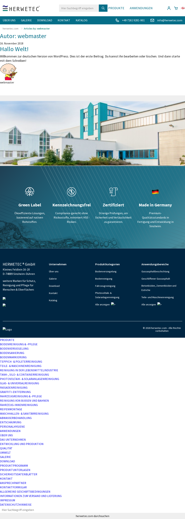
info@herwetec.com (169, 20)
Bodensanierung (12, 353)
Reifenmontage (11, 409)
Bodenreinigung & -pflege (19, 344)
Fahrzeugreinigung (105, 285)
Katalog (81, 20)
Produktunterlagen (15, 470)
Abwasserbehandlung (16, 418)
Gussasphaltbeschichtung (155, 271)
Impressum (7, 500)
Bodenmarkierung (13, 357)
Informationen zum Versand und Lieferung (31, 496)
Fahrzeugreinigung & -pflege (21, 396)
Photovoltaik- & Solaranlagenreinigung (107, 295)
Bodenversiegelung (106, 271)
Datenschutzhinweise (16, 504)
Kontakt (64, 20)
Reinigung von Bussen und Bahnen (24, 400)
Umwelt (5, 452)
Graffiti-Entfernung (15, 392)
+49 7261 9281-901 (133, 20)
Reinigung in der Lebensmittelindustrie (29, 370)
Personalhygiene (12, 426)
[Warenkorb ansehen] (176, 8)
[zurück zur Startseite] (21, 8)
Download (44, 20)
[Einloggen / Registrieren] (169, 8)
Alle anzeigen (102, 304)
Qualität (6, 448)
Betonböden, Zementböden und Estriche (158, 288)
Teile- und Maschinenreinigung (157, 297)
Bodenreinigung (103, 278)
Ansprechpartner (13, 483)
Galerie (26, 20)
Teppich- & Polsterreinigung (21, 361)
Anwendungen (141, 8)
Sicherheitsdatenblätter (18, 474)
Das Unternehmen (13, 439)
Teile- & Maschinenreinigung (20, 366)
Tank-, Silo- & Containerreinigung (24, 374)
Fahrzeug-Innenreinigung (19, 405)
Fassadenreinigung (13, 387)
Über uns (9, 20)
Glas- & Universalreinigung (19, 383)
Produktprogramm (14, 465)
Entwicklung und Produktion (22, 444)
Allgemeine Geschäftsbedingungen (25, 491)
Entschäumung (10, 422)
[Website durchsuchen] (103, 8)
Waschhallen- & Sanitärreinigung (24, 413)
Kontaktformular (13, 487)
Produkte (116, 8)
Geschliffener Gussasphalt (155, 278)
